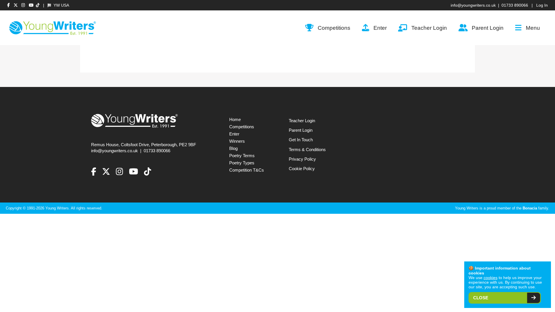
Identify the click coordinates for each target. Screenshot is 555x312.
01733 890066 (515, 5)
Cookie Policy (302, 168)
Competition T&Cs (246, 170)
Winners (237, 141)
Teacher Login (429, 28)
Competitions (334, 28)
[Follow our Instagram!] (24, 5)
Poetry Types (241, 163)
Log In (542, 5)
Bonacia (530, 208)
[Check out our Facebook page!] (9, 5)
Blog (233, 148)
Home (235, 119)
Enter (380, 28)
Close (480, 297)
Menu (533, 28)
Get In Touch (301, 140)
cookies (490, 277)
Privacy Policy (302, 159)
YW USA (60, 5)
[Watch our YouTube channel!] (31, 5)
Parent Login (488, 28)
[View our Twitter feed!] (16, 5)
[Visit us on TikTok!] (38, 5)
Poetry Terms (242, 155)
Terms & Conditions (307, 149)
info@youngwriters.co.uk (473, 5)
